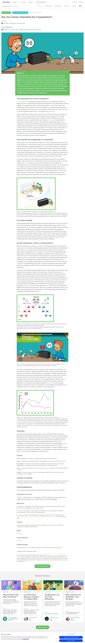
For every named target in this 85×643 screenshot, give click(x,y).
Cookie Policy (26, 639)
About (74, 6)
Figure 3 (48, 383)
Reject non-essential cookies (71, 637)
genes (26, 250)
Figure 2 (26, 285)
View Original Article (42, 566)
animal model (27, 133)
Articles (40, 6)
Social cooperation (22, 101)
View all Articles (42, 627)
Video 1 (38, 291)
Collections (48, 6)
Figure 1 (24, 163)
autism (50, 120)
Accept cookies (71, 640)
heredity (49, 468)
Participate (58, 6)
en (81, 6)
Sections (66, 6)
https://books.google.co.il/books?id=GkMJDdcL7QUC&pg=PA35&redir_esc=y (36, 516)
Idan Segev (19, 533)
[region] (42, 637)
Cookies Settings (71, 634)
